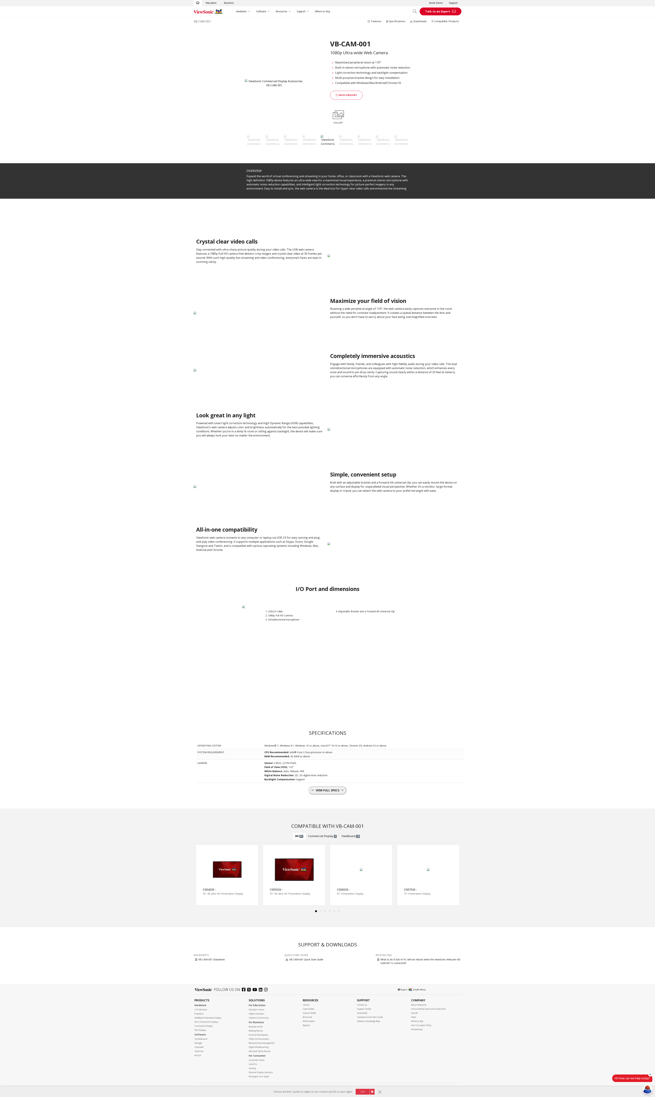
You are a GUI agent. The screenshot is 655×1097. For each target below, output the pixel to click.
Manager (198, 1043)
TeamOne (198, 1051)
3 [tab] (325, 911)
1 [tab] (316, 911)
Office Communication (259, 1038)
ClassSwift (198, 1047)
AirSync (197, 1055)
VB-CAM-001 (202, 21)
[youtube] (255, 990)
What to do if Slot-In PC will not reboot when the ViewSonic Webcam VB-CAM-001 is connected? (420, 961)
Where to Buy (322, 11)
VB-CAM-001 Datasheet (211, 959)
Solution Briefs (309, 1013)
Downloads (420, 21)
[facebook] (244, 990)
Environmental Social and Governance (428, 1008)
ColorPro (253, 1064)
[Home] (198, 3)
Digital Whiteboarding (259, 1047)
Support (453, 2)
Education (211, 2)
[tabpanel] (227, 875)
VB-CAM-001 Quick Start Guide (306, 959)
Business (229, 2)
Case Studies (308, 1008)
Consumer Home (256, 1060)
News (413, 1017)
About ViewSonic (418, 1004)
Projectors (199, 1013)
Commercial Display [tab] (322, 836)
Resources (281, 11)
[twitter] (249, 990)
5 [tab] (334, 911)
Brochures (307, 1017)
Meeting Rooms (256, 1030)
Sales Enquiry (347, 95)
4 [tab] (330, 911)
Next (460, 872)
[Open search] (416, 11)
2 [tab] (320, 911)
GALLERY (338, 122)
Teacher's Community (259, 1017)
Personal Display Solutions (261, 1072)
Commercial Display (203, 1026)
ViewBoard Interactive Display (207, 1017)
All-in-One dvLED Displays (206, 1021)
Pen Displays (200, 1030)
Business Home (256, 1026)
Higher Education (256, 1013)
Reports (306, 1025)
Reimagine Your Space (259, 1076)
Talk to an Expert (437, 11)
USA (362, 1091)
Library (306, 1004)
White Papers (309, 1021)
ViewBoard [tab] (350, 836)
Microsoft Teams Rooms (260, 1051)
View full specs (327, 790)
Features (376, 21)
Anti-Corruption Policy (421, 1025)
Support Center (364, 1008)
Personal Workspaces (258, 1034)
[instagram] (266, 990)
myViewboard (200, 1038)
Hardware (241, 11)
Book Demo (436, 2)
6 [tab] (339, 911)
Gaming (252, 1068)
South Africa (419, 989)
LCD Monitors (200, 1009)
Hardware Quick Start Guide (370, 1017)
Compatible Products (446, 21)
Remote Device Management (262, 1043)
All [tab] (299, 836)
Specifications (396, 21)
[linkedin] (261, 990)
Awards (414, 1013)
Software (261, 11)
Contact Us (362, 1004)
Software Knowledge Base (368, 1021)
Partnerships (417, 1029)
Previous (200, 872)
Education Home (256, 1009)
